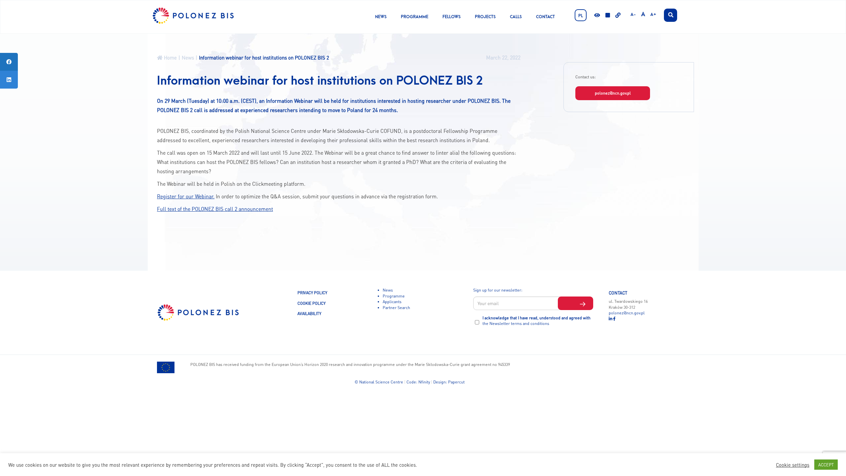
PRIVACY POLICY (312, 292)
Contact (545, 17)
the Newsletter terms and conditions (515, 323)
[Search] (670, 15)
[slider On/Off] (608, 15)
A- (633, 14)
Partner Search (396, 307)
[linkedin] (611, 318)
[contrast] (597, 15)
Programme (414, 17)
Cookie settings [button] (792, 465)
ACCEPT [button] (826, 464)
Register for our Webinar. (185, 196)
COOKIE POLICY (311, 303)
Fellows (451, 17)
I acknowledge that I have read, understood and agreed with (536, 320)
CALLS (516, 17)
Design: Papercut (449, 381)
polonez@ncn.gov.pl (613, 93)
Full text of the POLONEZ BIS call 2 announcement (215, 209)
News (381, 17)
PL (580, 16)
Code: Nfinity (418, 381)
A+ (653, 14)
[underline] (618, 15)
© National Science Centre (379, 381)
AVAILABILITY (309, 313)
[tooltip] (9, 62)
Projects (485, 17)
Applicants (392, 301)
